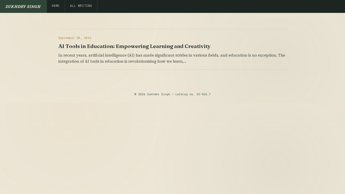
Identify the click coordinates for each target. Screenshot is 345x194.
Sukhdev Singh (23, 6)
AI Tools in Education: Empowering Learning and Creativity (134, 46)
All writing (81, 6)
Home (56, 6)
